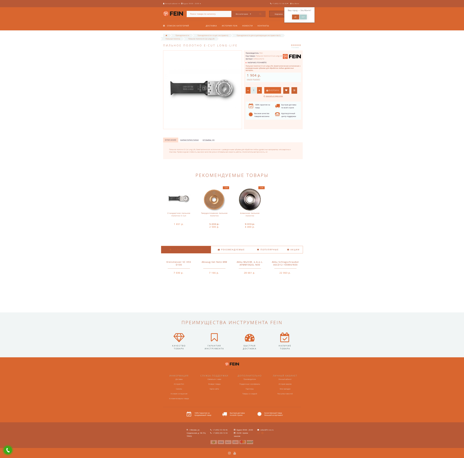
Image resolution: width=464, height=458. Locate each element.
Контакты (263, 25)
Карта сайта (214, 389)
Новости (247, 25)
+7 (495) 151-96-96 (220, 430)
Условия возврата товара (179, 398)
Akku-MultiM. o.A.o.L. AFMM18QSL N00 (250, 263)
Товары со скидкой (249, 394)
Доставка (211, 25)
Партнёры (250, 389)
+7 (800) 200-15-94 (220, 433)
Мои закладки (285, 389)
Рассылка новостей (285, 394)
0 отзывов (295, 47)
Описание (170, 140)
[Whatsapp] (258, 432)
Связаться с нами (214, 379)
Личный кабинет (285, 379)
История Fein (229, 25)
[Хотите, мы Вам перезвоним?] (7, 450)
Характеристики (189, 140)
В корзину (273, 90)
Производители (249, 379)
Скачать (179, 389)
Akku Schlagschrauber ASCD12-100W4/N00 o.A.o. (285, 264)
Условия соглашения (179, 394)
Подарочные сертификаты (249, 384)
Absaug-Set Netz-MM (214, 261)
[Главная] (166, 35)
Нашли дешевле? (253, 79)
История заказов (285, 384)
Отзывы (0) (209, 140)
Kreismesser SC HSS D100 (179, 263)
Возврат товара (214, 384)
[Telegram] (262, 433)
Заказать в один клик (274, 96)
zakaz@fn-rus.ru (267, 430)
